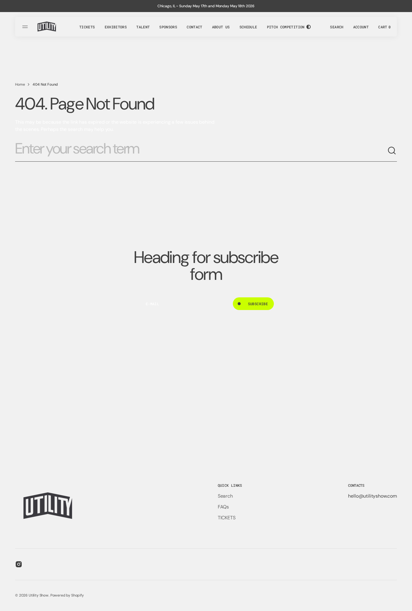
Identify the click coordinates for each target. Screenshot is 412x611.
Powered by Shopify (67, 595)
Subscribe (258, 303)
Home (20, 84)
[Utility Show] (47, 26)
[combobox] (201, 150)
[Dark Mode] (308, 26)
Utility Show (39, 595)
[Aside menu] (26, 26)
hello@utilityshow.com (372, 496)
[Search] (392, 151)
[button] (336, 26)
